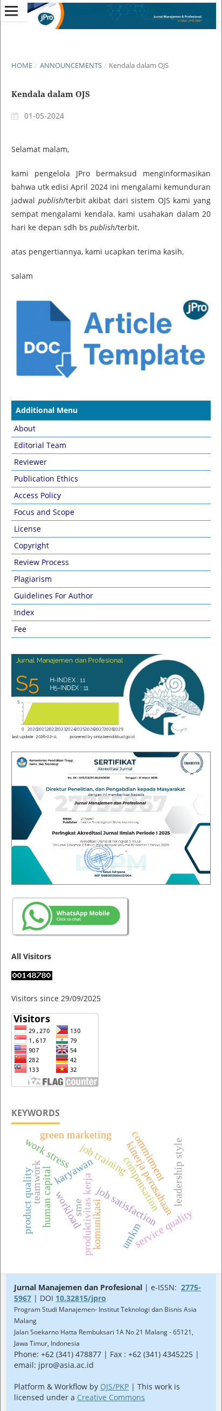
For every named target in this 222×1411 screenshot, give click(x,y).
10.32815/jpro (81, 1298)
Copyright (31, 545)
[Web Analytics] (31, 977)
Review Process (41, 562)
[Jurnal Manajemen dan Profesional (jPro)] (71, 935)
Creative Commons (111, 1397)
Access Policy (37, 495)
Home (21, 65)
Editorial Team (40, 445)
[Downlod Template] (111, 377)
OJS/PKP (114, 1386)
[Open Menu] (11, 11)
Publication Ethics (46, 478)
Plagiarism (33, 579)
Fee (20, 629)
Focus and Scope (44, 512)
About (25, 428)
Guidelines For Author (53, 595)
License (27, 529)
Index (24, 612)
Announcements (71, 65)
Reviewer (30, 462)
